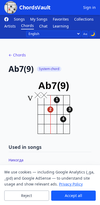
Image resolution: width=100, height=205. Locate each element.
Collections (84, 19)
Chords (27, 25)
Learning (61, 26)
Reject (26, 195)
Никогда (16, 160)
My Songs (38, 19)
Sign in (89, 7)
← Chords (17, 54)
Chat (43, 26)
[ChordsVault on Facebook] (6, 19)
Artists (10, 26)
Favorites (61, 19)
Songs (19, 19)
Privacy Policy (71, 184)
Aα (85, 34)
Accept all (73, 195)
